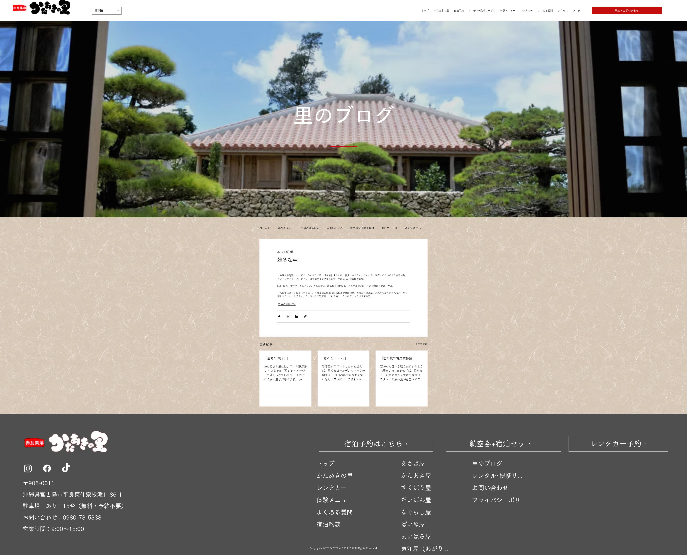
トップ (325, 463)
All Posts (264, 228)
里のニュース (389, 228)
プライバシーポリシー (500, 500)
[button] (627, 10)
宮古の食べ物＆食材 (362, 228)
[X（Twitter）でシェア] (287, 316)
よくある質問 (334, 512)
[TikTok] (66, 468)
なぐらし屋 (416, 512)
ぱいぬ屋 (413, 524)
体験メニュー (334, 500)
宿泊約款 (328, 524)
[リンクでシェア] (305, 316)
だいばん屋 (416, 500)
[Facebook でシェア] (279, 316)
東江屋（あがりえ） (425, 549)
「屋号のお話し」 (277, 358)
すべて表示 (421, 344)
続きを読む (411, 228)
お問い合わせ (490, 488)
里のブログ (487, 463)
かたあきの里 (334, 476)
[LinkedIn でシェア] (296, 316)
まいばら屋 (416, 537)
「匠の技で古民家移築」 (397, 358)
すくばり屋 (416, 488)
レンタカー (331, 488)
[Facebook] (47, 468)
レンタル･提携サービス (500, 476)
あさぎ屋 (413, 463)
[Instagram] (28, 468)
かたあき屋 (416, 476)
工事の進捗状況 (310, 228)
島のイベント (285, 228)
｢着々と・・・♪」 (335, 358)
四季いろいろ (335, 228)
